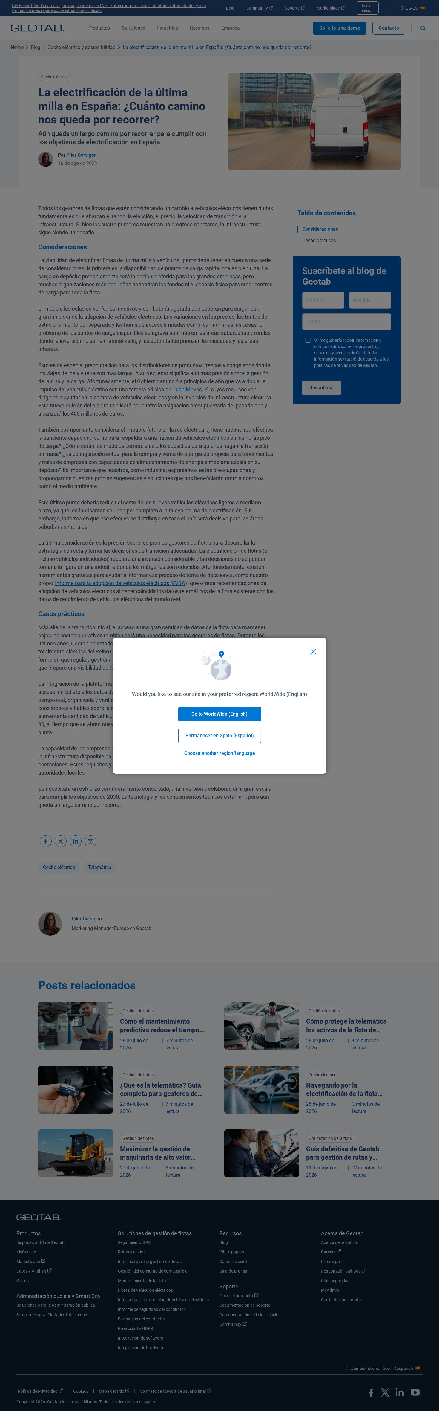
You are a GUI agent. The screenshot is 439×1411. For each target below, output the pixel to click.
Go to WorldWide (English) (219, 714)
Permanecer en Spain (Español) (219, 735)
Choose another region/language (219, 753)
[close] (313, 652)
